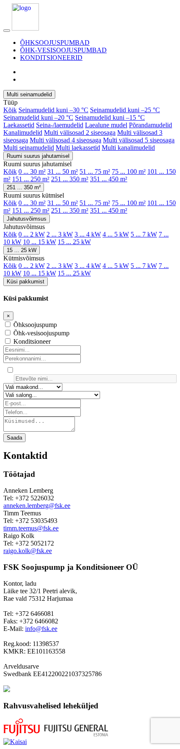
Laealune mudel (106, 125)
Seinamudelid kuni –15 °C (110, 117)
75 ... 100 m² (129, 171)
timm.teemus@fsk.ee (31, 528)
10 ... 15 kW (39, 241)
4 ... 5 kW (116, 234)
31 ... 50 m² (62, 171)
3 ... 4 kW (88, 234)
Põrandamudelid (150, 125)
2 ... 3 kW (59, 234)
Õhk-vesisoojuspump (41, 333)
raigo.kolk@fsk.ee (27, 550)
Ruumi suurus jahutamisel (38, 156)
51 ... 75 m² (95, 171)
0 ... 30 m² (32, 171)
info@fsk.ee (41, 628)
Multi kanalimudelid (128, 147)
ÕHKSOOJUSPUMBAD (55, 42)
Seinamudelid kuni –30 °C (53, 109)
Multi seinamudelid (29, 94)
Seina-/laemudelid (59, 125)
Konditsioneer (32, 341)
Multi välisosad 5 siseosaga (139, 140)
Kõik (10, 109)
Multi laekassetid (78, 147)
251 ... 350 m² (69, 179)
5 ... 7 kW (144, 234)
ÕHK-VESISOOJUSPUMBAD (63, 50)
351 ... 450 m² (108, 179)
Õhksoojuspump (35, 324)
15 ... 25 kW (74, 241)
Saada (14, 438)
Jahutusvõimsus (26, 219)
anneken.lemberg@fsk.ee (36, 505)
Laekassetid (18, 125)
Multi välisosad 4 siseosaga (65, 140)
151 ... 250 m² (30, 179)
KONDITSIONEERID (51, 57)
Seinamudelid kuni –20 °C (38, 117)
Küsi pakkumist (25, 281)
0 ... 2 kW (31, 234)
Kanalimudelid (22, 132)
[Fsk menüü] (6, 30)
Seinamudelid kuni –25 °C (125, 109)
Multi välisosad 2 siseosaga (80, 132)
